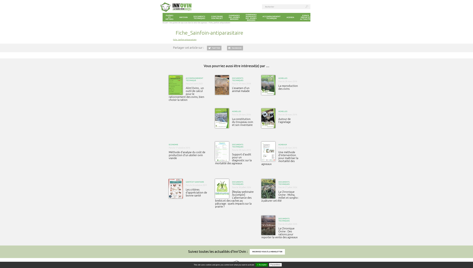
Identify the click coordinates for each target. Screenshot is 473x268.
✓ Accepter (262, 265)
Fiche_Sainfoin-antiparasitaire (184, 39)
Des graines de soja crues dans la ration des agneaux (188, 22)
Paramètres (275, 265)
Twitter (216, 48)
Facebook (237, 48)
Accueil (165, 22)
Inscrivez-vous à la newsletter (267, 252)
